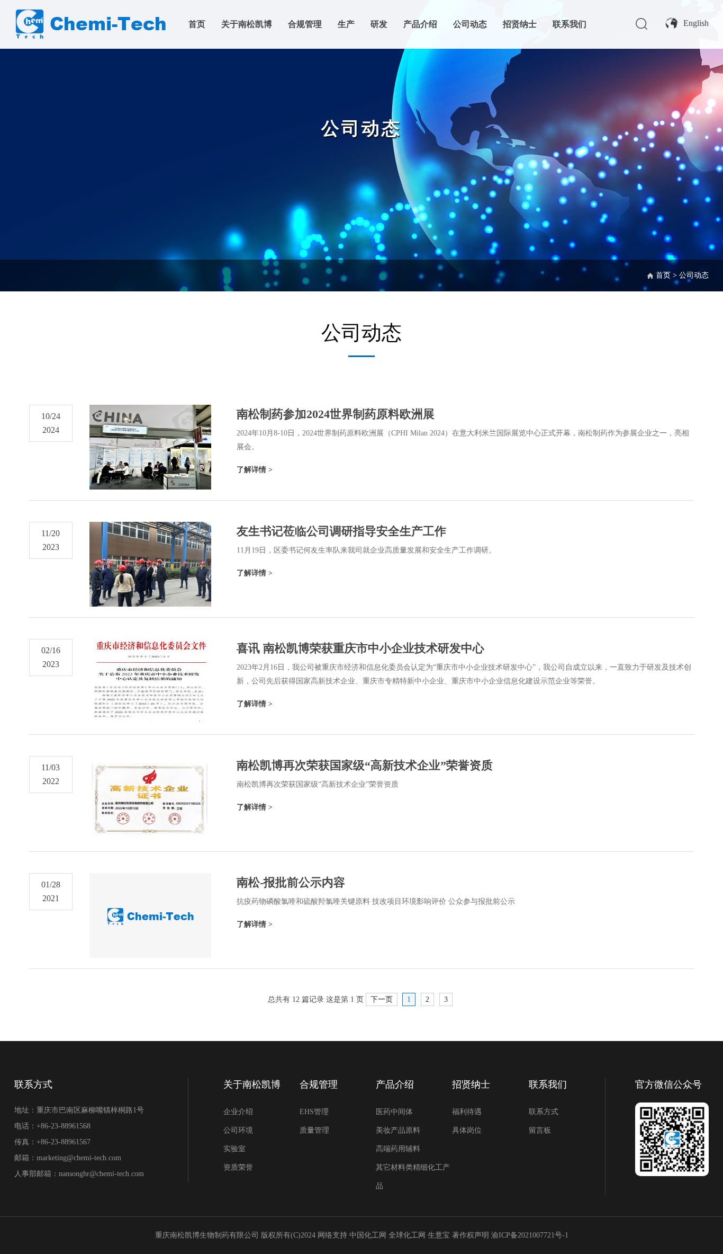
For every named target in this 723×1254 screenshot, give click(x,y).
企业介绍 (238, 1112)
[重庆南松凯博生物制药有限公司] (90, 10)
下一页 (381, 999)
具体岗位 (467, 1130)
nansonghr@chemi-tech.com (102, 1174)
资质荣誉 (238, 1167)
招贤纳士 (520, 24)
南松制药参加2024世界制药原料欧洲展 (336, 414)
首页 (196, 24)
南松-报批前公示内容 (291, 882)
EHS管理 (314, 1112)
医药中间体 (394, 1112)
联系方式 (543, 1112)
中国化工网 (367, 1235)
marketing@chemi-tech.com (79, 1158)
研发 (378, 24)
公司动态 (470, 24)
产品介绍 (420, 24)
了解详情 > (255, 470)
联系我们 (569, 24)
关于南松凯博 (246, 24)
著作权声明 (471, 1235)
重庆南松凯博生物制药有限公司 (207, 1235)
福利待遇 (467, 1112)
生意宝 (439, 1235)
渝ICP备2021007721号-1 (529, 1235)
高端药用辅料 (398, 1149)
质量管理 (314, 1130)
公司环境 (238, 1130)
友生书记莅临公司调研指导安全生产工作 (341, 531)
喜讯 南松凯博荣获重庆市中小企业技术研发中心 (360, 648)
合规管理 (305, 24)
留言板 (540, 1130)
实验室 (234, 1149)
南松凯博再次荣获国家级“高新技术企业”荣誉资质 (365, 765)
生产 (346, 24)
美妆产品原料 (398, 1130)
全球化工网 (407, 1235)
